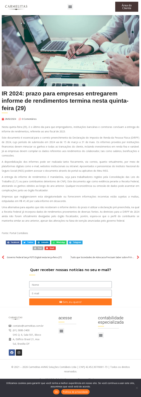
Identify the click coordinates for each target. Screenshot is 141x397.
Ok (56, 391)
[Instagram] (19, 352)
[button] (70, 7)
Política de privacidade (75, 391)
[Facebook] (12, 352)
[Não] (136, 388)
